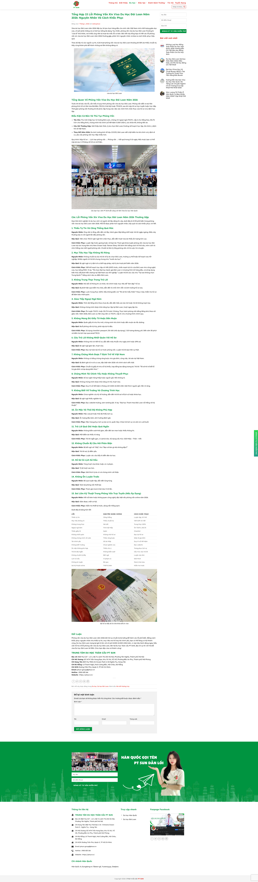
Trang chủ (113, 3)
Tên (75, 719)
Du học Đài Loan (103, 686)
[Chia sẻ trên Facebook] (73, 681)
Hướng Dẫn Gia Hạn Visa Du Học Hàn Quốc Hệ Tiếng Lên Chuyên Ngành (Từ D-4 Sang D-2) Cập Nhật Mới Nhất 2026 (176, 84)
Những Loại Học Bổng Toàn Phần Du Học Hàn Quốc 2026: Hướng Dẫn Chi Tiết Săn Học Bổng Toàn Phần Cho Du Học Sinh (175, 49)
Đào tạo (141, 3)
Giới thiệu (123, 3)
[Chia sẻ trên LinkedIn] (88, 681)
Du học (132, 3)
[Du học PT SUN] (81, 5)
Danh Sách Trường (156, 3)
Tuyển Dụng (180, 3)
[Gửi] (184, 6)
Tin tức (170, 3)
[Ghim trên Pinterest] (84, 681)
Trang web (133, 719)
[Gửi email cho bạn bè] (80, 681)
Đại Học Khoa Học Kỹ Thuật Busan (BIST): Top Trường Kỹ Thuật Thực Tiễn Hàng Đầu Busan (175, 72)
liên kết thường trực (122, 686)
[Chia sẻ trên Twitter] (77, 681)
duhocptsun (96, 24)
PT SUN (141, 879)
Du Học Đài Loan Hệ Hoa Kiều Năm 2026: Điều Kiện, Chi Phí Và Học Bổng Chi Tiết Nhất (176, 62)
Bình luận (78, 702)
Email (104, 719)
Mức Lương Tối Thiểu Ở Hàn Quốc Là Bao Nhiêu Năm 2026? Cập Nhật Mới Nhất (176, 95)
